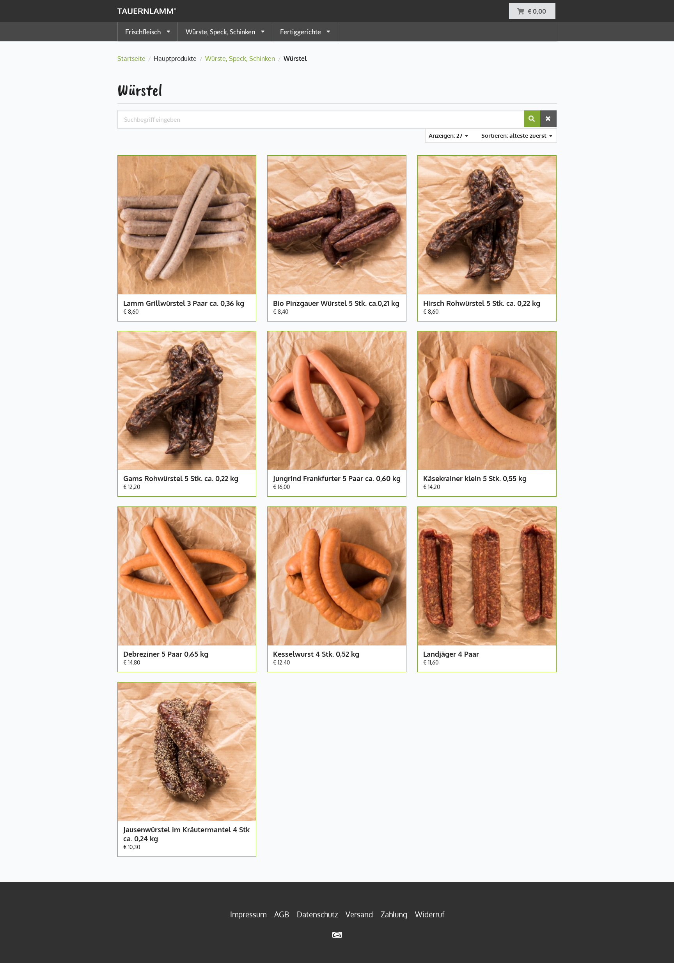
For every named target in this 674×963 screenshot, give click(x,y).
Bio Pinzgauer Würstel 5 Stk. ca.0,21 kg (336, 303)
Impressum (248, 914)
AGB (281, 914)
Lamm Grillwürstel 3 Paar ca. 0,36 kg (183, 303)
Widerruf (429, 914)
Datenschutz (317, 914)
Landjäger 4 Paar (451, 654)
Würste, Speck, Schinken (240, 58)
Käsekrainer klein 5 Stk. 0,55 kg (475, 478)
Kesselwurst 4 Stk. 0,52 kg (316, 654)
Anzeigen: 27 (446, 135)
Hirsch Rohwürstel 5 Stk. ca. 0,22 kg (481, 303)
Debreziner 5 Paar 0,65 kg (165, 654)
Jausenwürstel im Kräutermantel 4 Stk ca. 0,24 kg (186, 834)
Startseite (131, 58)
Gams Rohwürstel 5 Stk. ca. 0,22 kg (180, 478)
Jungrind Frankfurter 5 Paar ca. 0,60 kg (337, 478)
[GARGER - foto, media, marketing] (337, 935)
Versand (359, 914)
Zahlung (394, 914)
